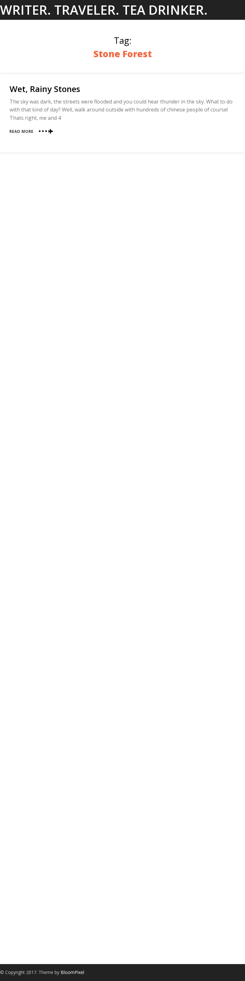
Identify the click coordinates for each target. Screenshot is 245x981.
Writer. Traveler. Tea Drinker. (104, 10)
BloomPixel (72, 972)
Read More (21, 131)
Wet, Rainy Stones (45, 89)
